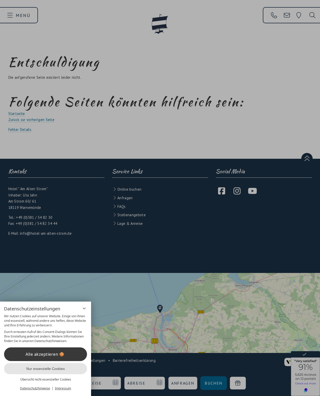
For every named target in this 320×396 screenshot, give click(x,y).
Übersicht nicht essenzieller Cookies (45, 379)
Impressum (63, 388)
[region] (45, 328)
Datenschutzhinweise (35, 388)
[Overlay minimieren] (84, 308)
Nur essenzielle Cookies (45, 369)
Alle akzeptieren (42, 354)
